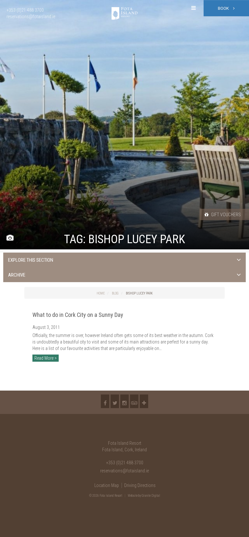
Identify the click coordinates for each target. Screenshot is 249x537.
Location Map (106, 485)
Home (101, 293)
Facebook (105, 401)
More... (144, 401)
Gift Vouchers (225, 214)
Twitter (115, 401)
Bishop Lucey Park (139, 293)
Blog (115, 293)
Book (224, 8)
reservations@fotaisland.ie (124, 470)
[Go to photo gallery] (10, 238)
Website (133, 495)
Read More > (45, 358)
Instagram (124, 401)
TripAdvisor (134, 401)
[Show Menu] (193, 8)
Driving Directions (140, 485)
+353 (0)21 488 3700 (124, 462)
